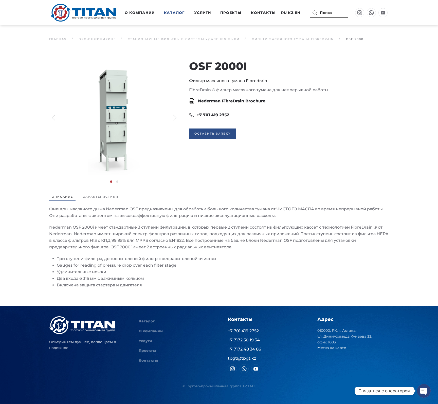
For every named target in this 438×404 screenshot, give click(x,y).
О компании (151, 331)
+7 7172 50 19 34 (244, 340)
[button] (114, 117)
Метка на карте (331, 347)
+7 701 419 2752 (213, 115)
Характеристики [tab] (100, 196)
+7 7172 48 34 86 (244, 349)
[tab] (111, 181)
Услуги (202, 12)
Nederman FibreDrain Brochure (231, 101)
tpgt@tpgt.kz (242, 358)
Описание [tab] (62, 196)
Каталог (147, 321)
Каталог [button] (174, 12)
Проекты (231, 12)
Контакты (263, 12)
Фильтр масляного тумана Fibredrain (228, 80)
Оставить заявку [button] (212, 133)
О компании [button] (140, 12)
